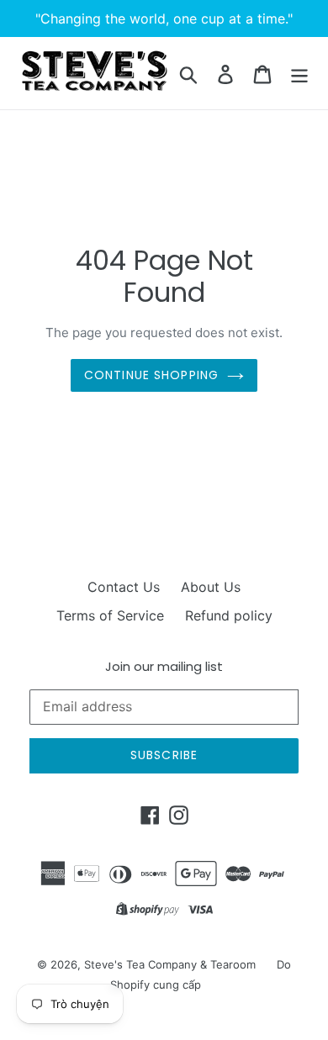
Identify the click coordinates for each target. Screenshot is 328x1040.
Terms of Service (110, 615)
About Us (211, 586)
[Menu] (299, 73)
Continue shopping (151, 375)
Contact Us (123, 586)
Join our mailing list (164, 666)
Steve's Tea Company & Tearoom (170, 964)
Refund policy (228, 615)
